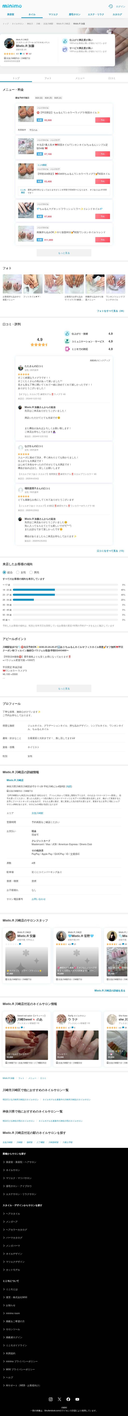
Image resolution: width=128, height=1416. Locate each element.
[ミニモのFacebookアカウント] (68, 1400)
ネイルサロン (18, 23)
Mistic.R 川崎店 (63, 23)
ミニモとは (12, 1289)
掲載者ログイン (14, 1337)
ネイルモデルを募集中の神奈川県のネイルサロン (61, 1120)
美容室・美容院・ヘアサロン (21, 1162)
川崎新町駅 (54, 1142)
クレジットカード (41, 840)
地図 (69, 786)
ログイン (120, 6)
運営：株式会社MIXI (16, 1297)
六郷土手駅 (68, 1142)
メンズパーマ (13, 1245)
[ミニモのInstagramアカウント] (50, 1400)
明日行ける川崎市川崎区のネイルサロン (21, 1099)
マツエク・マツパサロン (19, 1178)
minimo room (13, 1313)
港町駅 (30, 1142)
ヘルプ (9, 1377)
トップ (6, 23)
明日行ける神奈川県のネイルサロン (19, 1120)
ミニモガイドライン (16, 1345)
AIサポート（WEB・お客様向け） (23, 1385)
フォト (48, 78)
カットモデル (13, 1269)
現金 (34, 831)
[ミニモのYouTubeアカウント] (77, 1399)
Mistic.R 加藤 (8, 1078)
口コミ (112, 78)
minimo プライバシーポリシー (22, 1361)
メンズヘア (12, 1221)
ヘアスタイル (13, 1213)
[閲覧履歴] (110, 6)
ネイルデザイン (14, 1253)
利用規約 (10, 1353)
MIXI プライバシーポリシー (20, 1369)
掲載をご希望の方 (15, 1321)
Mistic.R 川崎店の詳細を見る (109, 990)
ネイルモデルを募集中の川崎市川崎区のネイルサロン (67, 1099)
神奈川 (30, 23)
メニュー (80, 78)
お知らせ (10, 1305)
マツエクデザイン (15, 1261)
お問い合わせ (39, 899)
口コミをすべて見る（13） (111, 550)
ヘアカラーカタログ (16, 1229)
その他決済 (37, 850)
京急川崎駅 (48, 23)
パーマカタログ (14, 1237)
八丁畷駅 (41, 1142)
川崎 (38, 23)
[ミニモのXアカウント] (59, 1400)
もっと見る (64, 252)
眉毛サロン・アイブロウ (19, 1186)
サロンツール (13, 1329)
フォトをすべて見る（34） (111, 310)
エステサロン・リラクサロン (21, 1194)
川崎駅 (20, 1142)
